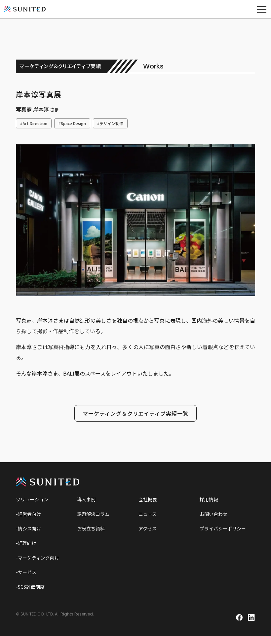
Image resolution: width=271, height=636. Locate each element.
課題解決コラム (93, 514)
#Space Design (72, 123)
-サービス (26, 572)
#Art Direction (33, 123)
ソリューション (32, 499)
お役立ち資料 (91, 528)
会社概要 (147, 499)
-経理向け (26, 543)
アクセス (147, 528)
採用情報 (209, 499)
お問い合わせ (213, 514)
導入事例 (86, 499)
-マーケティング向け (37, 557)
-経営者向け (28, 514)
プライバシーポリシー (223, 528)
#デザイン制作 (110, 123)
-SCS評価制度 (30, 586)
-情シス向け (28, 528)
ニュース (147, 514)
